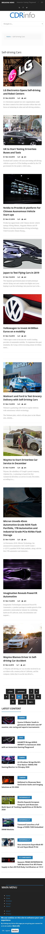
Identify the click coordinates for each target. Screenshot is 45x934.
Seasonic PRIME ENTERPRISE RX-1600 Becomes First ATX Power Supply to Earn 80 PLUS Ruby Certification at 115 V (22, 864)
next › (22, 702)
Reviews (9, 901)
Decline (15, 930)
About (8, 906)
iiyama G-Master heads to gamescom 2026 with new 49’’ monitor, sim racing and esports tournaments (22, 724)
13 (32, 697)
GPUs (21, 738)
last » (31, 702)
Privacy (8, 914)
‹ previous (21, 691)
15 (13, 702)
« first (10, 691)
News (8, 898)
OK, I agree (6, 930)
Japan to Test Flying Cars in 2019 (21, 272)
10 (12, 697)
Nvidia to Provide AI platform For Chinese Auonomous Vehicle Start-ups (22, 211)
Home (8, 37)
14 (38, 697)
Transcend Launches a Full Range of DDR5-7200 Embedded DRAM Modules (22, 827)
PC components (25, 857)
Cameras (22, 777)
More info (16, 926)
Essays (8, 904)
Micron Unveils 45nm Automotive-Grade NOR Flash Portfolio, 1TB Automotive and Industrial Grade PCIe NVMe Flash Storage (22, 528)
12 (25, 697)
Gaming (22, 718)
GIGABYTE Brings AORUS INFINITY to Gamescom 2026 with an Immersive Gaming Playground (21, 744)
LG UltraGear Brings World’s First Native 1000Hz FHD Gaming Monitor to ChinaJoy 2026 (21, 764)
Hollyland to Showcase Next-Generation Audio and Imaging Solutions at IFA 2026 (22, 784)
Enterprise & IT (24, 797)
